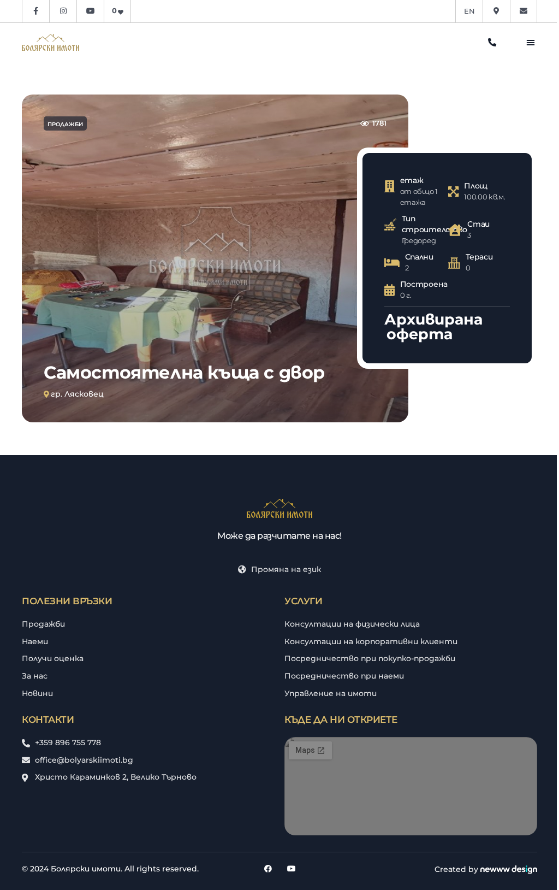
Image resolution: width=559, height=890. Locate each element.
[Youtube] (291, 868)
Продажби (65, 124)
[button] (530, 42)
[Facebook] (268, 868)
